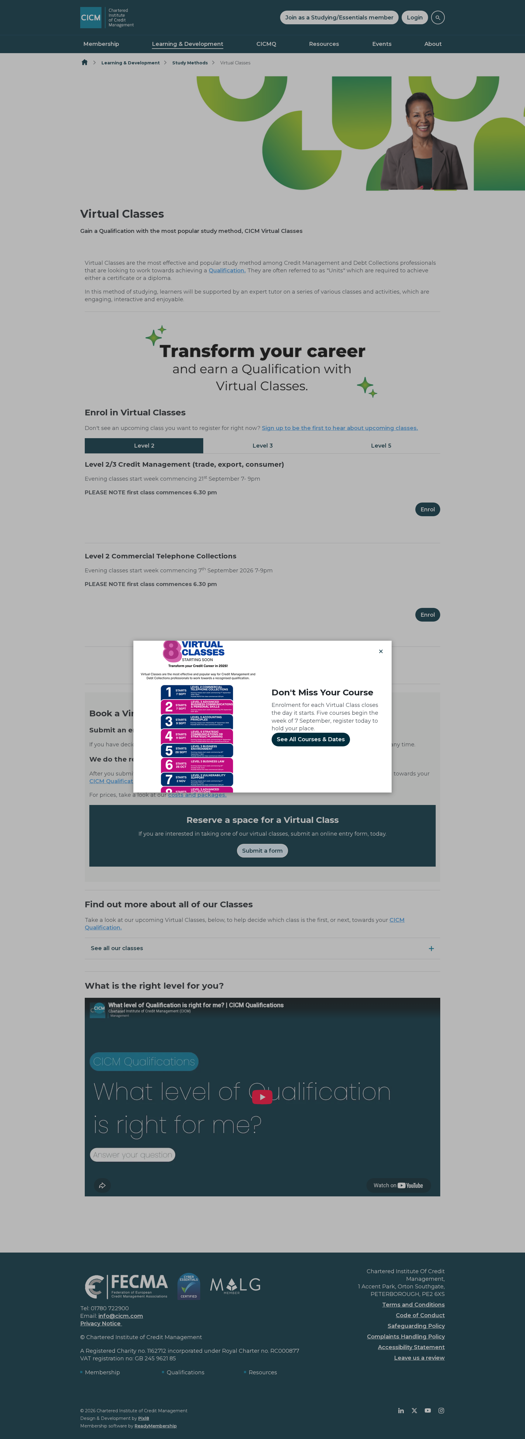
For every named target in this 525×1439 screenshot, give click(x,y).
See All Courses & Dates (311, 739)
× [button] (381, 651)
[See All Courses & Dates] (197, 716)
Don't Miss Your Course (322, 692)
